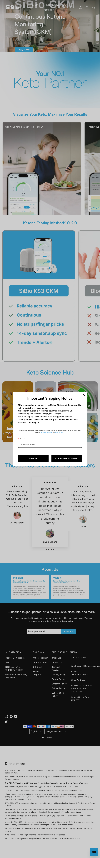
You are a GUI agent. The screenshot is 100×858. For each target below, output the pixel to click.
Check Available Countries (66, 458)
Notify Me (33, 458)
